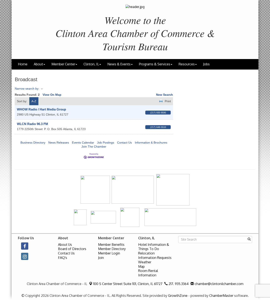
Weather (144, 262)
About (38, 64)
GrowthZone (178, 295)
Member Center (63, 64)
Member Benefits (111, 244)
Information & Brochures (151, 142)
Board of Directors (72, 249)
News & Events (119, 64)
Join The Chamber (93, 146)
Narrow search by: (27, 88)
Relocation (146, 253)
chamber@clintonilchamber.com (218, 284)
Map (141, 266)
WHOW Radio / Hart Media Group (41, 109)
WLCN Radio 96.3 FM (32, 124)
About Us (65, 244)
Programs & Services (154, 64)
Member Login (109, 253)
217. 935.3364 (178, 284)
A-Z (33, 101)
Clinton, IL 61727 (127, 284)
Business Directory (32, 142)
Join (101, 258)
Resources (187, 64)
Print (168, 101)
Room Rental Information (148, 273)
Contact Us (124, 142)
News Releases (58, 142)
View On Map (52, 94)
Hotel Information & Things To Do (153, 246)
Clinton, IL (91, 64)
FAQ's (62, 258)
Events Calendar (83, 142)
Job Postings (105, 142)
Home (22, 64)
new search (164, 94)
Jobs (206, 64)
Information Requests (154, 258)
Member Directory (112, 249)
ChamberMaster (221, 295)
